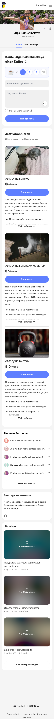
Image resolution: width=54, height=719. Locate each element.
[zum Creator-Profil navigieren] (27, 23)
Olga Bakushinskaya (27, 33)
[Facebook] (5, 516)
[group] (27, 188)
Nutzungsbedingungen (35, 714)
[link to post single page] (27, 551)
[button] (50, 5)
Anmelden (41, 5)
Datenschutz (13, 714)
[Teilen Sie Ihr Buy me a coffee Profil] (50, 28)
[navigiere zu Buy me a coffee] (4, 5)
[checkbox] (17, 111)
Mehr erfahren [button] (25, 226)
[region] (27, 88)
